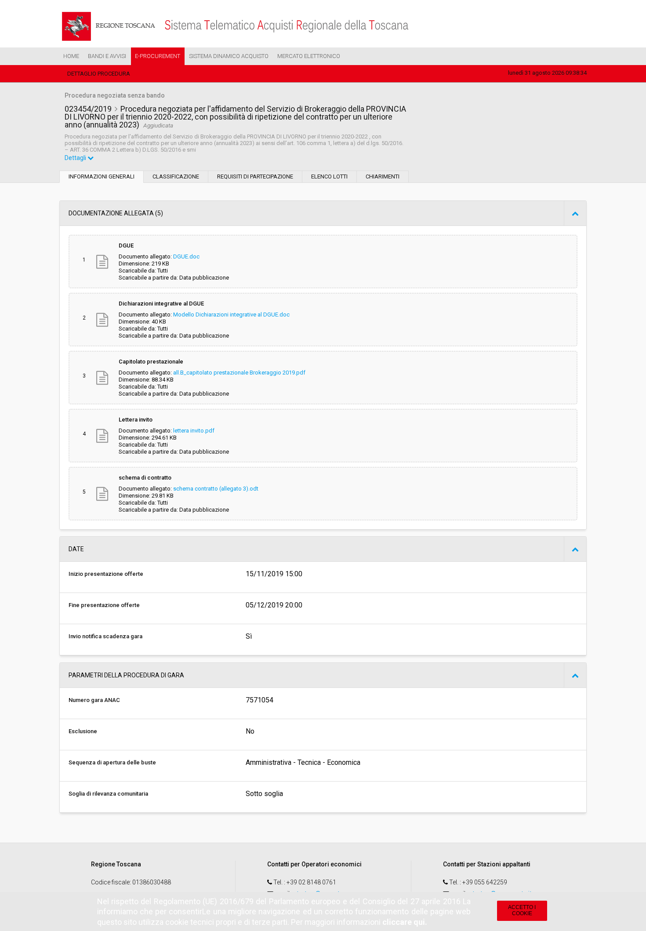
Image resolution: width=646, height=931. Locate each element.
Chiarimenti (382, 176)
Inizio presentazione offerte (106, 574)
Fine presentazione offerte (104, 605)
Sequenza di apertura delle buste (112, 762)
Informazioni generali (101, 176)
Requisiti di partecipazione (255, 176)
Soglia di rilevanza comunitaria (108, 793)
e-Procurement (157, 56)
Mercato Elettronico (308, 56)
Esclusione (83, 731)
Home (71, 56)
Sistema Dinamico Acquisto (229, 56)
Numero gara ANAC (94, 700)
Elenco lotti (329, 176)
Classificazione (175, 176)
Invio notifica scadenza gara (105, 636)
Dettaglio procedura (98, 73)
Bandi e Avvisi (107, 56)
